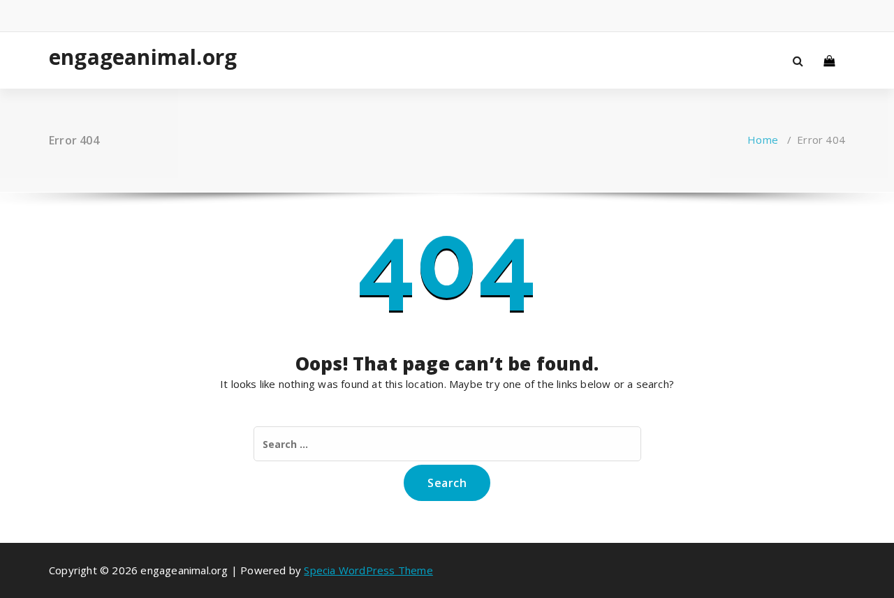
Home (762, 140)
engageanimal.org (141, 57)
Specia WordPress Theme (368, 570)
